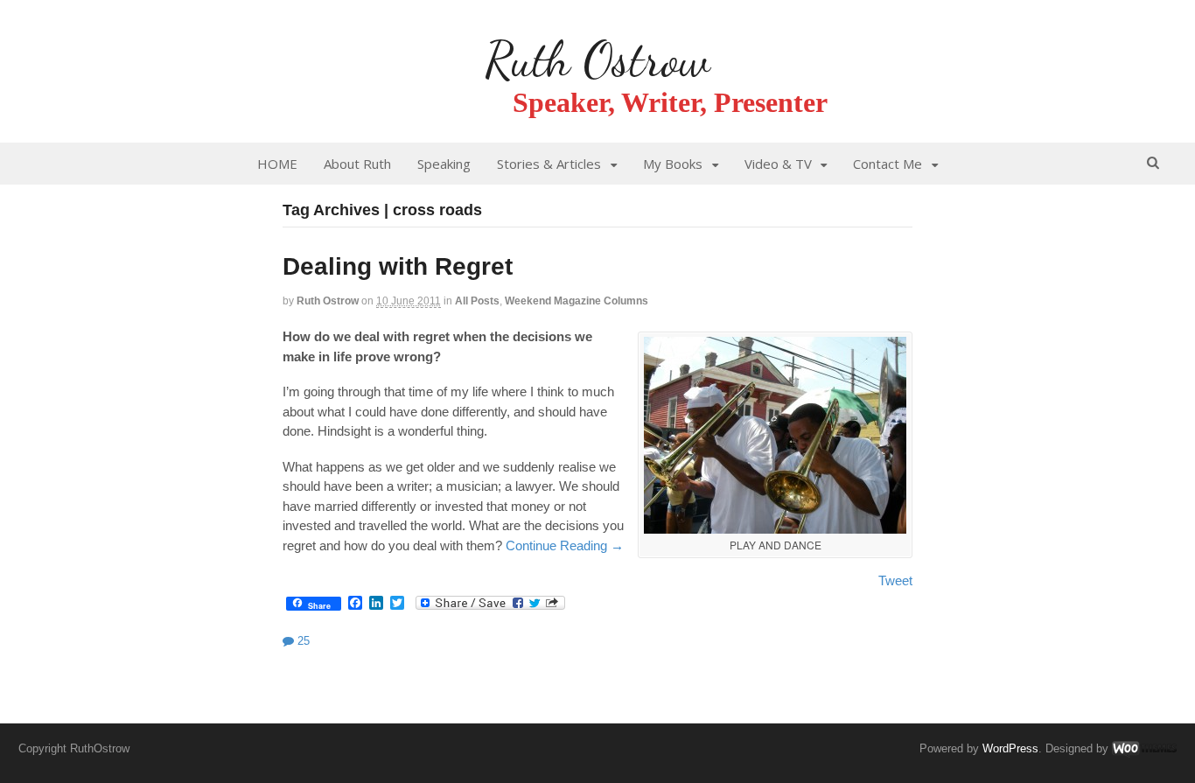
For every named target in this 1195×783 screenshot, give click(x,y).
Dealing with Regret (398, 266)
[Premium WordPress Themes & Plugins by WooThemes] (1144, 748)
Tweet (895, 580)
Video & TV (778, 163)
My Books (672, 163)
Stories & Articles (549, 163)
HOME (277, 163)
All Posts (477, 301)
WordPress (1010, 748)
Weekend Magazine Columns (576, 301)
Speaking (444, 163)
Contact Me (887, 163)
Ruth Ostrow (597, 59)
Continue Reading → (565, 545)
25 (302, 640)
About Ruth (357, 163)
